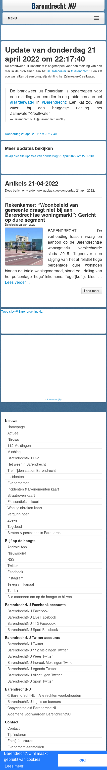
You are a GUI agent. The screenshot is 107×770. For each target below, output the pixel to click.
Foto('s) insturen (20, 740)
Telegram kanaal (20, 584)
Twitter (12, 565)
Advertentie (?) (54, 399)
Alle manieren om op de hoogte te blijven (39, 596)
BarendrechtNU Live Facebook (31, 617)
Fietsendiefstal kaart (23, 501)
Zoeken (13, 520)
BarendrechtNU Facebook (28, 610)
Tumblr (12, 590)
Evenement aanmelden (25, 746)
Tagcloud (14, 526)
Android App (17, 546)
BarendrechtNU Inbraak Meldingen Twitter (40, 662)
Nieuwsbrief (16, 553)
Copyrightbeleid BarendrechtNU (32, 707)
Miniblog (14, 451)
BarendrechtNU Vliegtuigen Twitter (34, 674)
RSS (10, 559)
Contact (13, 728)
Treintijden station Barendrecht (31, 470)
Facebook (15, 571)
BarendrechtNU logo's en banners (34, 701)
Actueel (13, 432)
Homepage (16, 426)
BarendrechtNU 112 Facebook (31, 623)
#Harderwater (57, 71)
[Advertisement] (65, 32)
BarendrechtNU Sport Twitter (30, 681)
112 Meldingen (19, 445)
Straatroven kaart (21, 495)
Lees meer (91, 290)
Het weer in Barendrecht (26, 464)
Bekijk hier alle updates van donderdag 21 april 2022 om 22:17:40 (49, 156)
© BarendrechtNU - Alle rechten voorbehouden (44, 695)
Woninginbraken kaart (24, 507)
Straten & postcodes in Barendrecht (35, 532)
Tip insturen (16, 734)
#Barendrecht (80, 71)
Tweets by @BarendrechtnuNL (22, 311)
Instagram (15, 577)
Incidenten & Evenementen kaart (33, 489)
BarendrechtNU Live (23, 457)
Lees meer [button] (14, 766)
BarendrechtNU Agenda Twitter (31, 668)
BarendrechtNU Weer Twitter (30, 656)
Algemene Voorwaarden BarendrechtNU (39, 713)
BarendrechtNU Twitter (25, 643)
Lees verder (18, 282)
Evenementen (18, 482)
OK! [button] (82, 760)
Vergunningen (18, 513)
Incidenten (15, 476)
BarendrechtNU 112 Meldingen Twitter (37, 649)
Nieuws (13, 439)
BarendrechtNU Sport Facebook (32, 629)
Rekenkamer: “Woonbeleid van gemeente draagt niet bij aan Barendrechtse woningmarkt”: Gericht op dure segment (50, 212)
